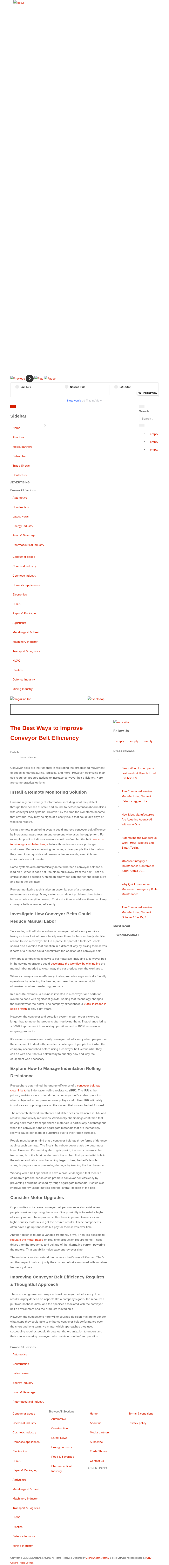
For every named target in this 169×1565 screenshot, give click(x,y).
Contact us (20, 475)
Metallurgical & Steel (26, 632)
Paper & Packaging (25, 613)
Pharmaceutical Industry (28, 544)
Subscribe (19, 456)
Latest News (21, 516)
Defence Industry (24, 679)
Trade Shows (21, 465)
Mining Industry (23, 689)
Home (16, 427)
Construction (21, 507)
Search (144, 411)
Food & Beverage (24, 535)
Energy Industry (23, 526)
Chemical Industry (24, 566)
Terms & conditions (141, 1413)
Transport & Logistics (26, 651)
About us (18, 437)
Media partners (22, 446)
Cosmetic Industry (24, 575)
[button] (17, 378)
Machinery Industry (25, 641)
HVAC (16, 660)
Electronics (20, 594)
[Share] (141, 425)
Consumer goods (24, 556)
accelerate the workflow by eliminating (75, 963)
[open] (41, 407)
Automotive (20, 497)
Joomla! (105, 1558)
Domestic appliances (26, 585)
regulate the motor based (26, 1239)
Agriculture (20, 622)
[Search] (141, 406)
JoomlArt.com (93, 1558)
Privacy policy (137, 1423)
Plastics (17, 670)
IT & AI (17, 604)
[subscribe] (121, 721)
